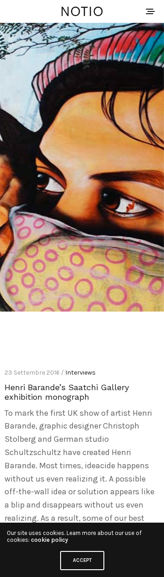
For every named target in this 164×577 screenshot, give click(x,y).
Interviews (80, 372)
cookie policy (49, 539)
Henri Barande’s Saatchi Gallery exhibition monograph (67, 392)
